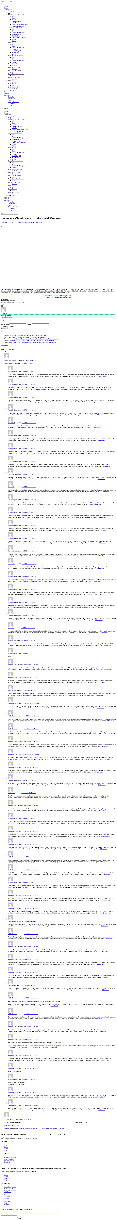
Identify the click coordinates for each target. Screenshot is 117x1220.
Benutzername (5, 324)
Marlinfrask (11, 690)
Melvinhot (11, 628)
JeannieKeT (11, 397)
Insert (19, 1218)
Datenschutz (8, 1196)
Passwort (29, 324)
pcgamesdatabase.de (10, 1160)
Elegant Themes (13, 1209)
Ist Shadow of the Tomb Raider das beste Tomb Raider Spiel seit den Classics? (36, 339)
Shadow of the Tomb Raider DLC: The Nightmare (34, 1128)
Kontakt (6, 1198)
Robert (6, 337)
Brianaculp (7, 360)
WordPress (29, 1209)
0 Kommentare (37, 222)
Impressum (7, 1195)
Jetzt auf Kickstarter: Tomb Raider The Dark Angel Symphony (29, 335)
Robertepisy (11, 371)
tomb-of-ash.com (9, 1159)
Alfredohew (11, 1079)
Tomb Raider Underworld (24, 222)
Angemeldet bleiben (8, 326)
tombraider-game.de (7, 289)
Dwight (6, 1119)
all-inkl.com (7, 1162)
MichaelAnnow (12, 664)
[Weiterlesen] (102, 376)
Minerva (5, 222)
